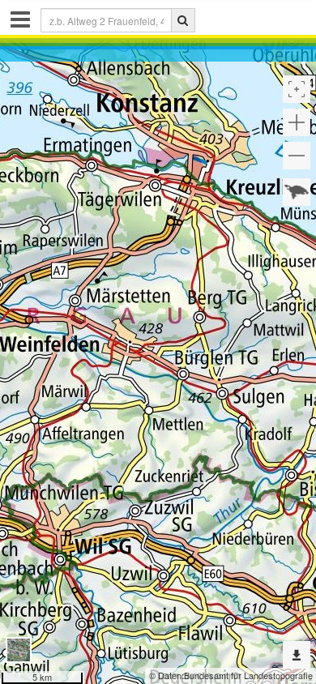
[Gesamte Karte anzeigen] (296, 192)
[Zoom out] (296, 155)
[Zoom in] (296, 122)
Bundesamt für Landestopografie (248, 675)
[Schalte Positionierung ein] (296, 89)
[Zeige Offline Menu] (296, 655)
